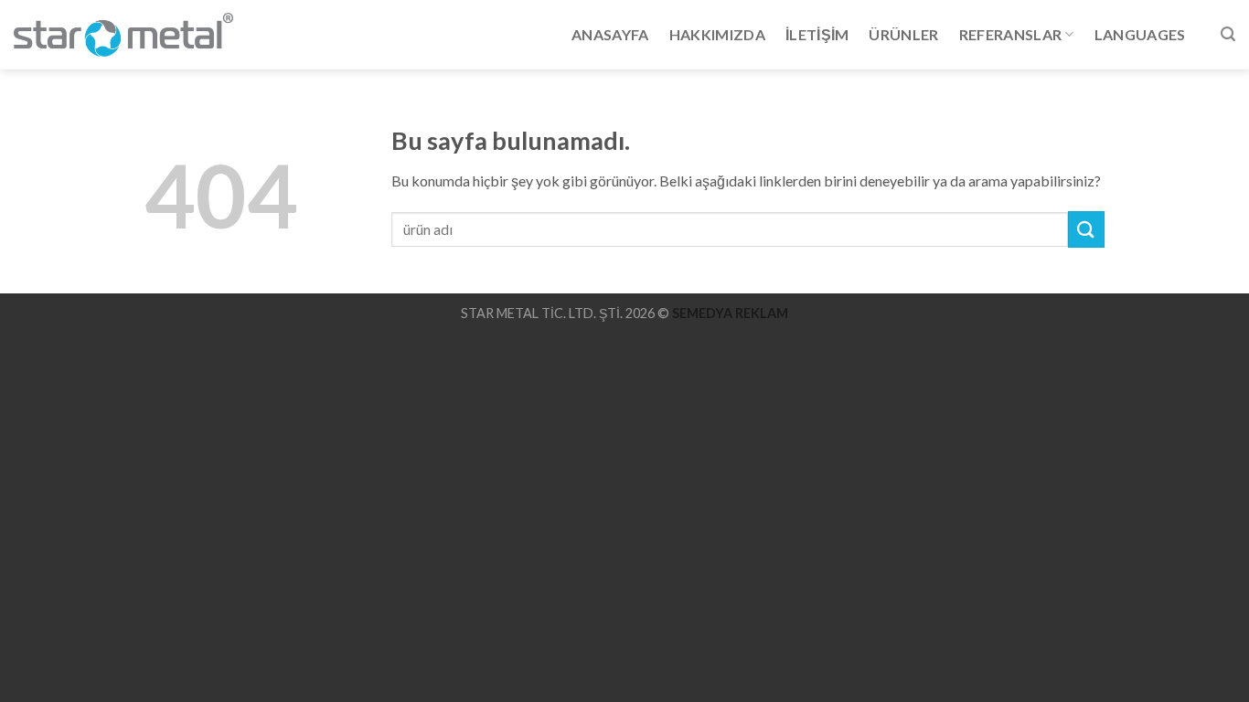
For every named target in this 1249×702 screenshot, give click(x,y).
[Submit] (1086, 229)
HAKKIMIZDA (717, 34)
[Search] (1228, 34)
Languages (1140, 34)
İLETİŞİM (817, 34)
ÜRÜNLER (903, 34)
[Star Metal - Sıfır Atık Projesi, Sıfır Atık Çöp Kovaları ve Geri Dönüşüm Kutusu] (123, 34)
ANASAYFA (610, 34)
